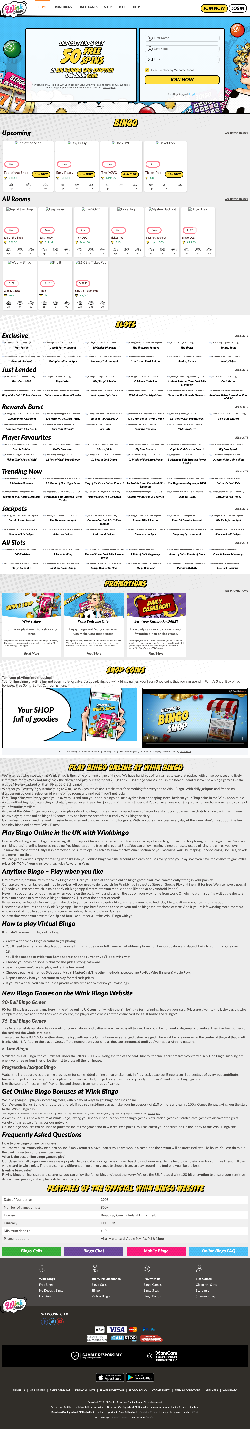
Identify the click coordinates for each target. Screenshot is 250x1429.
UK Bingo (45, 1296)
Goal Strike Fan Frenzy (228, 497)
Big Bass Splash (228, 449)
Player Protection (112, 1390)
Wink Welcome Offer (94, 621)
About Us (19, 1390)
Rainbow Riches (187, 497)
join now (214, 8)
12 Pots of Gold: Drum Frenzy (187, 419)
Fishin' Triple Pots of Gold (22, 459)
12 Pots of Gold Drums (104, 459)
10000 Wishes (21, 554)
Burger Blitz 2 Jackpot (146, 520)
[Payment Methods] (125, 1329)
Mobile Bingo (156, 1251)
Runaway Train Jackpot (104, 361)
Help (136, 7)
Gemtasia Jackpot (21, 361)
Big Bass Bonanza (145, 449)
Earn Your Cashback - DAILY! (156, 621)
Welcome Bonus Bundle (26, 1104)
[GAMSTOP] (123, 1339)
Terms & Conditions (187, 1390)
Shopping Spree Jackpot (187, 534)
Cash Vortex (228, 381)
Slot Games (204, 1278)
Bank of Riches (187, 361)
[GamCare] (166, 1356)
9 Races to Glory (63, 554)
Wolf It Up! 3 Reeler (104, 381)
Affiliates (211, 1390)
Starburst (202, 1290)
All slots (241, 336)
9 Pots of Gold (104, 449)
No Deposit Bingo (51, 1290)
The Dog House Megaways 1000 (187, 483)
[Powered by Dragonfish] (151, 1339)
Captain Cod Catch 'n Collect (187, 449)
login (237, 8)
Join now (41, 174)
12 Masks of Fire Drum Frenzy (63, 419)
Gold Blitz (104, 429)
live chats (196, 811)
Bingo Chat (93, 1251)
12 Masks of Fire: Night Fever (146, 395)
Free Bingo (46, 1284)
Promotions (63, 7)
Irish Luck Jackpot (63, 534)
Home (42, 7)
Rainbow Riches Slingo (63, 568)
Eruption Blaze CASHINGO (21, 429)
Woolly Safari (228, 361)
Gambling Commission (151, 1412)
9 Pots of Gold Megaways (145, 554)
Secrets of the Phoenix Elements (187, 395)
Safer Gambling (60, 1390)
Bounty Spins (228, 347)
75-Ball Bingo (26, 1056)
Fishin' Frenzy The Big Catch (104, 497)
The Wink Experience (106, 1278)
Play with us (152, 1278)
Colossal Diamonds (228, 568)
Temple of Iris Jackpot (21, 534)
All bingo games (236, 133)
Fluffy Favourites (63, 449)
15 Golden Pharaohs (104, 347)
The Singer (187, 347)
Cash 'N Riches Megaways (228, 554)
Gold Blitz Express (228, 419)
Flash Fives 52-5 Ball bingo (61, 784)
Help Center (37, 1390)
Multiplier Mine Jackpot (63, 361)
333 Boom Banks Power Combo (145, 419)
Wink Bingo (47, 1278)
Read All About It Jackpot (187, 520)
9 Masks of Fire (187, 429)
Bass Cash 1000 (21, 381)
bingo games (223, 780)
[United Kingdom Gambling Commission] (97, 1339)
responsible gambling (121, 1417)
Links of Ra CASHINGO (104, 419)
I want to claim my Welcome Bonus (172, 70)
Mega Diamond (146, 568)
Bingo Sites (151, 1290)
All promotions (236, 591)
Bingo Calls (31, 1251)
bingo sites (73, 820)
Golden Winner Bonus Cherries (63, 395)
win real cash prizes (121, 1127)
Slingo (95, 1290)
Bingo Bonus (152, 1296)
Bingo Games (88, 7)
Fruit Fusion (22, 347)
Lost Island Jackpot (104, 534)
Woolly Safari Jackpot (228, 520)
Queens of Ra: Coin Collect (228, 459)
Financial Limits (85, 1390)
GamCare (150, 1417)
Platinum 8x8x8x (187, 568)
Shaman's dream (207, 1296)
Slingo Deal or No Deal (104, 568)
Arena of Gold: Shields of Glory (187, 554)
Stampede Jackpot (145, 534)
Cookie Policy (161, 1390)
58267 (194, 1412)
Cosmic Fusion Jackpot (63, 347)
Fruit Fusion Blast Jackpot (146, 361)
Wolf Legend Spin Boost (104, 395)
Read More (31, 653)
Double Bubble (21, 449)
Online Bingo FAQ (218, 1251)
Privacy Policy (138, 1390)
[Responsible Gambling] (100, 1356)
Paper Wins (63, 381)
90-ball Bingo (11, 1009)
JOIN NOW (182, 79)
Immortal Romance (146, 429)
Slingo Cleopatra (21, 568)
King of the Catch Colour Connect (21, 395)
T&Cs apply (22, 646)
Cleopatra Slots (206, 1284)
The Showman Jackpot (146, 347)
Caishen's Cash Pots (145, 381)
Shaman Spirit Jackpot (228, 534)
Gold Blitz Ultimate (63, 429)
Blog (122, 7)
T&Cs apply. (109, 87)
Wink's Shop (31, 621)
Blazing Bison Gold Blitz (22, 419)
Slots (108, 7)
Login (192, 94)
